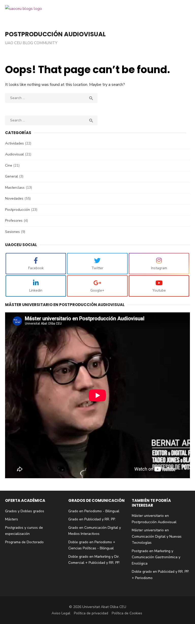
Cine (8, 165)
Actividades (14, 143)
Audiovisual (14, 154)
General (11, 176)
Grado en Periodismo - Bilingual (93, 511)
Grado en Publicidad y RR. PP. (92, 519)
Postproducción (17, 209)
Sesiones (12, 231)
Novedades (14, 198)
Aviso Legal (61, 613)
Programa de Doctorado (24, 542)
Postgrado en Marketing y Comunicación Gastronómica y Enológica (156, 557)
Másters (11, 519)
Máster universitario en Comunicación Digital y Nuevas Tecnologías (157, 536)
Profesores (14, 220)
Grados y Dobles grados (24, 511)
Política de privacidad (91, 613)
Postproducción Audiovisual (55, 34)
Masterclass (15, 187)
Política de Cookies (127, 613)
